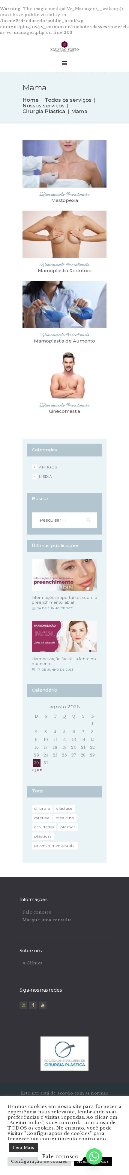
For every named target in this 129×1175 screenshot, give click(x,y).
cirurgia (42, 808)
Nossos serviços (43, 106)
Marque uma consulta (47, 920)
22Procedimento (52, 195)
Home (30, 100)
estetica (42, 817)
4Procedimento (77, 195)
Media (45, 476)
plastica (68, 827)
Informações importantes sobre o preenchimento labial (64, 600)
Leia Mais (23, 1147)
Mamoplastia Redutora (65, 270)
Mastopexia (64, 200)
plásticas (43, 836)
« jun (37, 769)
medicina (65, 817)
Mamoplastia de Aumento (64, 341)
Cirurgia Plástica (43, 111)
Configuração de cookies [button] (39, 1161)
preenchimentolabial (55, 845)
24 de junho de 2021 (55, 608)
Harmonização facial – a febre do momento (64, 661)
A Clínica (32, 963)
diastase (64, 808)
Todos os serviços (68, 100)
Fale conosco (37, 912)
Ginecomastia (64, 411)
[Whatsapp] (94, 1156)
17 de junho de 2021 (55, 670)
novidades (44, 827)
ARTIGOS (48, 467)
